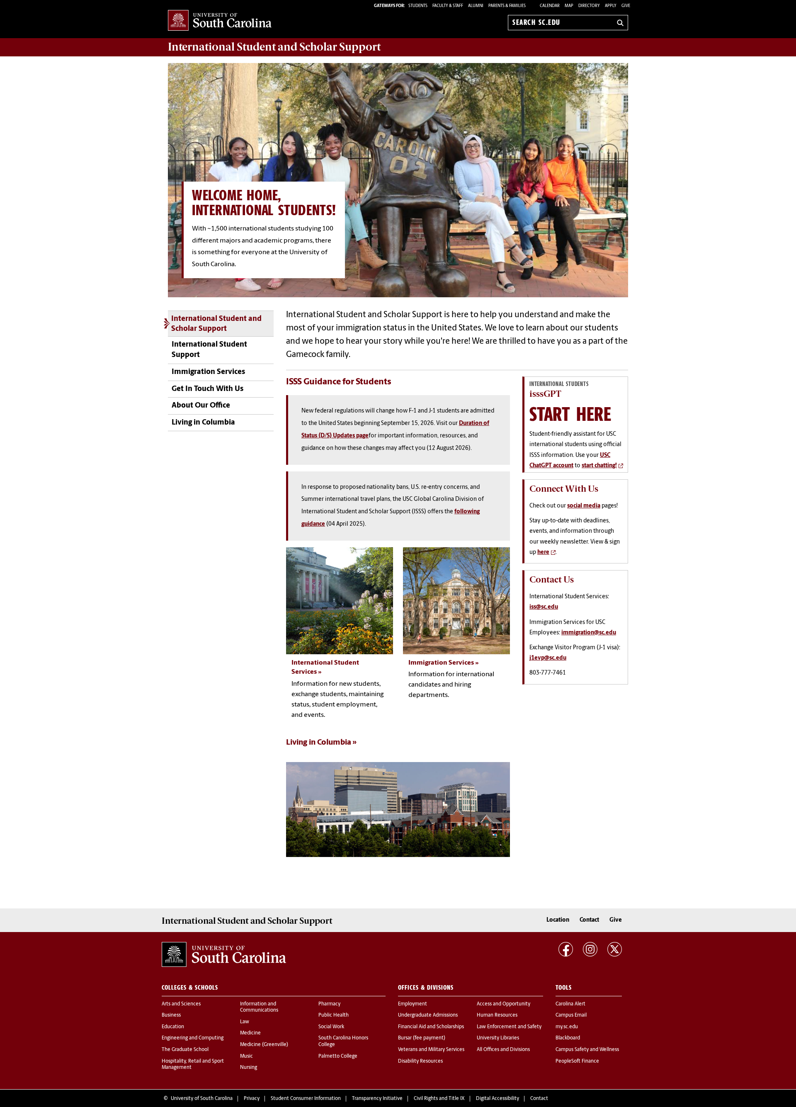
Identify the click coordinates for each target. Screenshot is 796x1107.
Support (274, 47)
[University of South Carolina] (224, 954)
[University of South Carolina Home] (220, 21)
